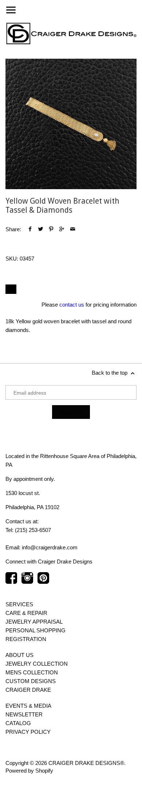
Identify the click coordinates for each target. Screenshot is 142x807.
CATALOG (18, 723)
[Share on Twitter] (40, 229)
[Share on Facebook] (30, 229)
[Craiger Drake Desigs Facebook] (11, 581)
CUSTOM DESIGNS (30, 681)
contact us (71, 304)
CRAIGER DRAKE (28, 690)
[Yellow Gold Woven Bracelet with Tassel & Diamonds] (71, 124)
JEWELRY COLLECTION (36, 664)
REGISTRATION (25, 639)
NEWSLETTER (24, 714)
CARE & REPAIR (26, 613)
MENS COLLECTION (31, 672)
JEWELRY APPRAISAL (34, 622)
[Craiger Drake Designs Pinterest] (43, 581)
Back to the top (110, 373)
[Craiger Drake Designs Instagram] (27, 581)
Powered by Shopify (29, 771)
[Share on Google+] (61, 229)
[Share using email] (72, 229)
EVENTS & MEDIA (28, 706)
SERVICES (19, 604)
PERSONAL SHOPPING (35, 630)
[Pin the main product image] (51, 229)
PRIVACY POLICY (28, 732)
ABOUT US (19, 655)
